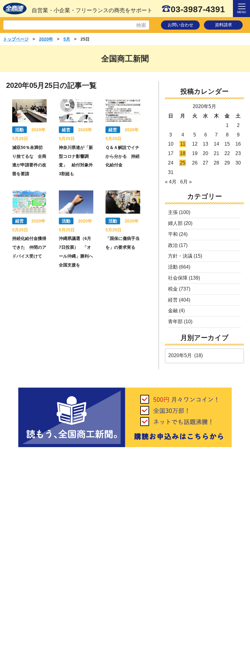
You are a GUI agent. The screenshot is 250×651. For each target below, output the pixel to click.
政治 (173, 245)
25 (182, 162)
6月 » (186, 181)
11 (182, 143)
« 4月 (171, 181)
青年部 (175, 321)
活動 (173, 266)
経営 (173, 299)
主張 (173, 212)
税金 (173, 288)
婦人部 (175, 223)
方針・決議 (180, 256)
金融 (173, 310)
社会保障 (178, 277)
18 (182, 153)
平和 (173, 234)
